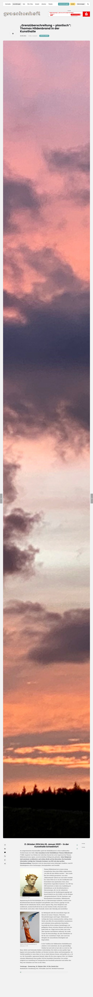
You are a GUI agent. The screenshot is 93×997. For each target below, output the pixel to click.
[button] (88, 4)
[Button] (13, 33)
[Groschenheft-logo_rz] (22, 14)
